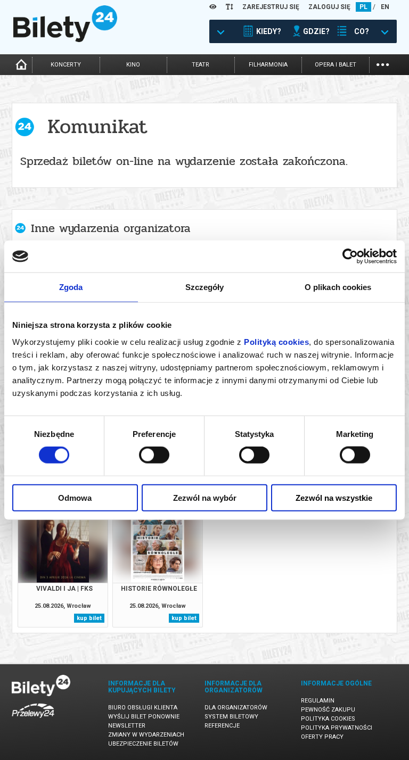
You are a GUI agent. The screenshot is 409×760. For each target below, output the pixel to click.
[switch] (154, 455)
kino (133, 64)
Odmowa (75, 497)
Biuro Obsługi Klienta (142, 707)
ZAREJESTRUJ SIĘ (270, 7)
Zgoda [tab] (71, 287)
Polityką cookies (276, 341)
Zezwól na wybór (204, 497)
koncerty (66, 64)
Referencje (222, 725)
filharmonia (268, 64)
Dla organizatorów (235, 707)
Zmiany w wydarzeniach (146, 734)
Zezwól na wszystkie (334, 497)
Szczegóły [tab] (204, 287)
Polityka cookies (328, 718)
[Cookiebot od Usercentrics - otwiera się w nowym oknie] (350, 257)
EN (385, 7)
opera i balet (335, 64)
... (382, 63)
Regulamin (317, 700)
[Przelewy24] (33, 719)
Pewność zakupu (328, 709)
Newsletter (126, 725)
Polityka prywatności (336, 727)
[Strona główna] (65, 39)
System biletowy (231, 716)
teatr (200, 64)
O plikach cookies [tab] (338, 287)
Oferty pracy (322, 736)
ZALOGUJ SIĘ (329, 7)
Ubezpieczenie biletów (143, 743)
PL (363, 7)
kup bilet (89, 618)
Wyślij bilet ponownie (143, 716)
